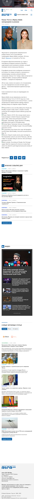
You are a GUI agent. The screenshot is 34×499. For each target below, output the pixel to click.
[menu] (31, 14)
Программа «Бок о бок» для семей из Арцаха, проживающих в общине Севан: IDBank (14, 345)
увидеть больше (7, 439)
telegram (19, 157)
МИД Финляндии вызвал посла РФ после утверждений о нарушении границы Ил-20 (17, 431)
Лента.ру (8, 58)
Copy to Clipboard (23, 157)
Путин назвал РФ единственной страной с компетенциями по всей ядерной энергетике (14, 210)
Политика (4, 200)
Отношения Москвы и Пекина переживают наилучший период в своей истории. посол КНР (16, 410)
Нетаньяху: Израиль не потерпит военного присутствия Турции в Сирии (17, 217)
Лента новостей (22, 14)
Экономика (5, 343)
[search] (32, 10)
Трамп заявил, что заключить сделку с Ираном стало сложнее (16, 388)
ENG (26, 10)
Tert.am (7, 15)
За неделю (15, 328)
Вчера (9, 328)
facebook (11, 157)
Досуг (5, 27)
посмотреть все (7, 223)
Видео (7, 246)
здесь (7, 488)
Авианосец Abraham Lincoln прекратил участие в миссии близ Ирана (15, 196)
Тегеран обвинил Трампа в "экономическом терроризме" (14, 203)
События (4, 168)
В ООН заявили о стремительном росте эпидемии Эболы (15, 367)
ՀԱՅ (21, 10)
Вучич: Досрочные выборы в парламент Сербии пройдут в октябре (15, 171)
